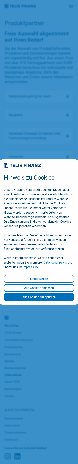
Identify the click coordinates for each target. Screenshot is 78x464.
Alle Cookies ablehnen (39, 288)
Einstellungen (39, 279)
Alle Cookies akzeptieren (39, 297)
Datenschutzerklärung (58, 262)
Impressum (30, 267)
